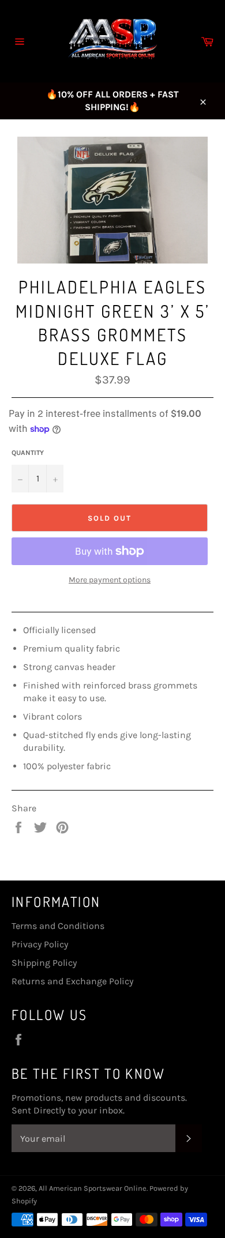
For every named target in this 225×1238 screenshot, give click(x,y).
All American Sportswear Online (93, 1188)
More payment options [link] (110, 580)
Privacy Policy (40, 944)
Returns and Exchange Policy (72, 981)
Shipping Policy (44, 962)
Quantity (28, 453)
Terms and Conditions (58, 925)
